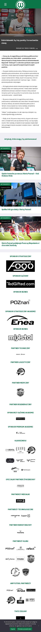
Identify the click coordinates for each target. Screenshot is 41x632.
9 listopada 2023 (5, 221)
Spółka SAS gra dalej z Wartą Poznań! (16, 209)
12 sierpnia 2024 (5, 187)
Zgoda (13, 629)
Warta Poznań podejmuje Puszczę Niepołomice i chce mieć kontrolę (20, 244)
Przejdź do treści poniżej (25, 48)
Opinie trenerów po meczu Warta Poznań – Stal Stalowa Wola (20, 174)
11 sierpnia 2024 (5, 151)
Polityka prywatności (24, 629)
